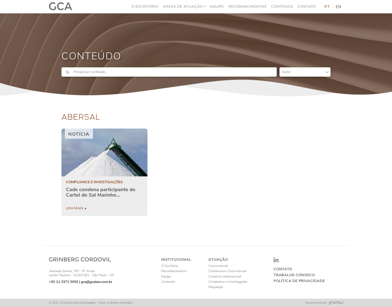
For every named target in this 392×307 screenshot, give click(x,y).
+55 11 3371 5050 (63, 282)
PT (327, 7)
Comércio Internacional (224, 276)
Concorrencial (218, 266)
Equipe (217, 6)
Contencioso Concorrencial (227, 271)
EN (338, 7)
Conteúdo (282, 6)
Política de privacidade (299, 281)
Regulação (215, 287)
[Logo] (60, 6)
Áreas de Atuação (183, 6)
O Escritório (145, 6)
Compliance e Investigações (94, 182)
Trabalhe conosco (294, 275)
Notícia (79, 134)
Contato (306, 6)
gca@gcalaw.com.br (96, 282)
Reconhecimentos (247, 6)
